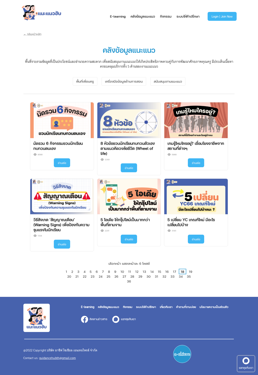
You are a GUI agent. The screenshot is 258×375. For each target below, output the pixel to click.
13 (144, 271)
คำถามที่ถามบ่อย (186, 307)
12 (136, 271)
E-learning (118, 16)
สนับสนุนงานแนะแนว (168, 81)
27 (124, 276)
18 (182, 271)
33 (173, 276)
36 (129, 281)
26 (116, 276)
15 (159, 271)
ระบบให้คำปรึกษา (188, 16)
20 (69, 276)
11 (129, 271)
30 (149, 276)
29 (140, 276)
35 (189, 276)
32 (164, 276)
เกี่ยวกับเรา (166, 307)
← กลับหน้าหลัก (32, 34)
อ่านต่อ (62, 163)
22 (84, 276)
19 (190, 271)
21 (77, 276)
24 (100, 276)
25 (108, 276)
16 (167, 271)
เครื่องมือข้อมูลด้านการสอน (124, 81)
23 (93, 276)
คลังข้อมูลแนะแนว (143, 16)
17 (174, 271)
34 (181, 276)
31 (156, 276)
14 (152, 271)
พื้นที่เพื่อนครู (85, 81)
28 (132, 276)
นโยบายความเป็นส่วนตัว (214, 307)
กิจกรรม (166, 16)
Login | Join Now (222, 16)
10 (122, 271)
